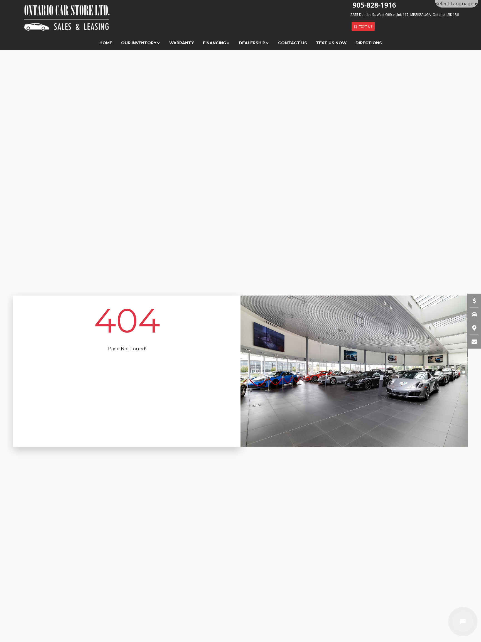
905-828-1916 (374, 4)
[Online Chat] (463, 621)
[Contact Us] (471, 341)
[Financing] (471, 300)
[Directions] (471, 327)
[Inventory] (471, 314)
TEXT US (364, 26)
